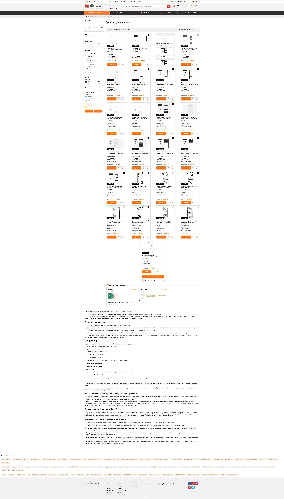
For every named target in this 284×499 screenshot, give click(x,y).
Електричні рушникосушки (93, 46)
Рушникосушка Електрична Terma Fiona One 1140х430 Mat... (140, 83)
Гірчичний (89, 103)
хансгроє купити (80, 474)
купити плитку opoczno (154, 474)
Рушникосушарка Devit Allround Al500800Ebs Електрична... (140, 221)
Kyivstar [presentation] (112, 5)
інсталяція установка (93, 459)
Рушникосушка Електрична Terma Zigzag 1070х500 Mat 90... (115, 187)
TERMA (88, 70)
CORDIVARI (89, 56)
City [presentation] (107, 5)
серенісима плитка (180, 474)
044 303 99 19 (113, 9)
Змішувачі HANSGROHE (72, 467)
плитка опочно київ (168, 474)
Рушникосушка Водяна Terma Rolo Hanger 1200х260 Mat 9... (139, 49)
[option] (122, 297)
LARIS (88, 62)
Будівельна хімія (121, 486)
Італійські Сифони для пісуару (238, 467)
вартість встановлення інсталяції (110, 459)
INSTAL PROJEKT (90, 60)
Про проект (108, 488)
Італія (88, 79)
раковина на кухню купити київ (129, 459)
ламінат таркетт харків (193, 474)
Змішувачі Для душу (110, 467)
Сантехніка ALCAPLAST (254, 467)
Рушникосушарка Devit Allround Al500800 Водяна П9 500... (115, 221)
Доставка (96, 1)
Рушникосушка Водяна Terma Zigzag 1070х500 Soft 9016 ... (115, 83)
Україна (89, 83)
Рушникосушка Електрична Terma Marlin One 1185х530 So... (164, 118)
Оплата (102, 1)
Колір (87, 87)
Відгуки (109, 1)
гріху (72, 474)
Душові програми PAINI (171, 467)
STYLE (136, 192)
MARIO (88, 66)
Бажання (188, 5)
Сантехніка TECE (6, 470)
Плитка (118, 483)
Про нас (133, 1)
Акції (86, 34)
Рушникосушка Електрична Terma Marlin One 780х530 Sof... (140, 152)
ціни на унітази (6, 462)
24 (160, 280)
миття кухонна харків (145, 459)
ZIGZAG (111, 89)
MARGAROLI (90, 64)
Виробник (88, 50)
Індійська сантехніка (17, 470)
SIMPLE (185, 54)
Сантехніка (99, 16)
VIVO (160, 158)
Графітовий (89, 105)
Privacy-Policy (109, 496)
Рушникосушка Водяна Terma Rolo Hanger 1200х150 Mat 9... (115, 49)
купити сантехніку (6, 459)
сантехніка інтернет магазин (20, 459)
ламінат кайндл (107, 474)
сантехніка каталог (35, 459)
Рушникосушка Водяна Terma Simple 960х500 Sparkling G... (189, 49)
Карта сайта (147, 496)
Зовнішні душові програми (156, 467)
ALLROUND (161, 192)
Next (163, 280)
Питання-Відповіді (125, 1)
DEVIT (88, 58)
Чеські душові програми (124, 467)
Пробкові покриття (121, 490)
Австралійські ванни (17, 467)
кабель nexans (142, 474)
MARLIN (161, 123)
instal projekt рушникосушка (94, 474)
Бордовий (89, 98)
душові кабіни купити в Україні (78, 459)
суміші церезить (21, 474)
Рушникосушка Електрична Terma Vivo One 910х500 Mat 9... (164, 152)
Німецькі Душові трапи (223, 467)
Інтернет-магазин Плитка (90, 16)
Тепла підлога (120, 488)
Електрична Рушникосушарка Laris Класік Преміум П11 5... (189, 221)
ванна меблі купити (206, 459)
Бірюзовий (89, 92)
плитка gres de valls (64, 474)
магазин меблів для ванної (191, 459)
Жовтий (89, 107)
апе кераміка (11, 474)
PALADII (89, 68)
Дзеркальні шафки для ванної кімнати (54, 467)
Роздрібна (88, 21)
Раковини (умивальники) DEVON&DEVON (189, 467)
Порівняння (178, 5)
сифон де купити (239, 459)
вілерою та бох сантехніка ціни (229, 474)
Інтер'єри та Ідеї (120, 496)
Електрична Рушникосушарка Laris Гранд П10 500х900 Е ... (164, 221)
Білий (88, 90)
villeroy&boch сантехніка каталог (210, 474)
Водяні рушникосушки (92, 44)
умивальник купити (218, 459)
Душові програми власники (139, 467)
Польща (89, 81)
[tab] (107, 5)
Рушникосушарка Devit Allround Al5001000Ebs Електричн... (189, 187)
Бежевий (89, 94)
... (157, 280)
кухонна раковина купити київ (160, 459)
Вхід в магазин (196, 1)
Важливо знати (109, 490)
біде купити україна (63, 459)
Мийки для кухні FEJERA (208, 467)
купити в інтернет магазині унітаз (268, 459)
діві (29, 474)
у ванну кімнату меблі (176, 459)
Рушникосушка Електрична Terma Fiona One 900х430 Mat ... (189, 83)
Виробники (88, 1)
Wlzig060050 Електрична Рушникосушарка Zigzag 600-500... (149, 257)
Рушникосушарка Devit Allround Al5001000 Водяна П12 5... (164, 187)
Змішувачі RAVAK (85, 467)
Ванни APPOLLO (6, 467)
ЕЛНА (88, 72)
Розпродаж (89, 36)
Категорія (88, 41)
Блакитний (89, 96)
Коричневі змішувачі (97, 467)
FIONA (136, 89)
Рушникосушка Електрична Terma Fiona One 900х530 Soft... (115, 118)
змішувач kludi (117, 474)
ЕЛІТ (160, 227)
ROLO (111, 54)
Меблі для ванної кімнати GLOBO (33, 467)
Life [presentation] (117, 5)
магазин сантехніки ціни (49, 459)
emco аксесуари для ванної (39, 474)
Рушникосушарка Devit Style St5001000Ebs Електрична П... (139, 187)
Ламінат (119, 492)
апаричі (4, 474)
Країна (87, 77)
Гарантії (116, 1)
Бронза (89, 100)
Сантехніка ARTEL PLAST (269, 467)
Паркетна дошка (121, 494)
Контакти (140, 1)
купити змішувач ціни (251, 459)
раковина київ (229, 459)
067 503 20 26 (147, 483)
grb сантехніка (52, 474)
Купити (112, 64)
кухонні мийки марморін (130, 474)
